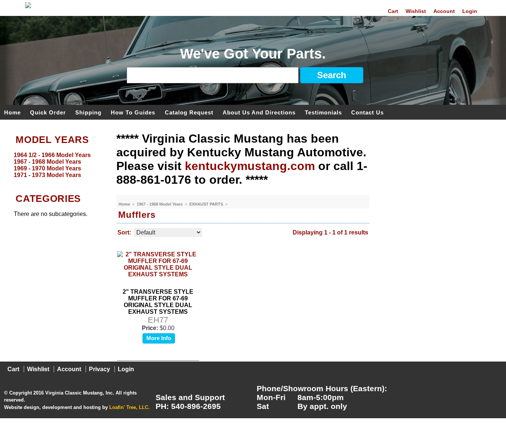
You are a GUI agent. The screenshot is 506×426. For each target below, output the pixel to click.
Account (444, 11)
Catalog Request (189, 112)
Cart (393, 11)
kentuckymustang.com (250, 166)
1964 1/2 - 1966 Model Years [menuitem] (52, 155)
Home (12, 112)
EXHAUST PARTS (206, 204)
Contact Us (367, 112)
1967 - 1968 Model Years (160, 204)
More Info (158, 338)
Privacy (99, 369)
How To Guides (133, 112)
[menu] (56, 165)
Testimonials (323, 112)
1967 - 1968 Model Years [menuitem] (47, 162)
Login (469, 11)
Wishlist (416, 11)
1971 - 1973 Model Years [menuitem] (47, 175)
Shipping (88, 112)
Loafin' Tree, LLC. (129, 407)
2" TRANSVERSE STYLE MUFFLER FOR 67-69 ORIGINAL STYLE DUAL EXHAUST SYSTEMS (158, 302)
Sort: (124, 232)
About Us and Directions (259, 112)
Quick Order (48, 112)
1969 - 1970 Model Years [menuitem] (47, 168)
